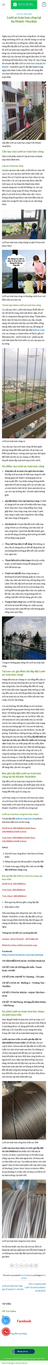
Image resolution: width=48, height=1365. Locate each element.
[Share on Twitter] (21, 1266)
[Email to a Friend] (26, 1266)
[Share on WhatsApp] (12, 1266)
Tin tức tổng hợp (24, 14)
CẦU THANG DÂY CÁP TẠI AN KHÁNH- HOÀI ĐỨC (35, 1287)
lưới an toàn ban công (26, 818)
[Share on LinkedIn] (36, 1266)
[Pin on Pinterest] (31, 1266)
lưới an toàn (39, 330)
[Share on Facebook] (17, 1266)
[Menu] (3, 4)
